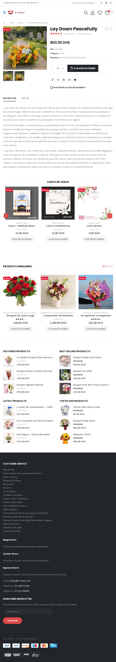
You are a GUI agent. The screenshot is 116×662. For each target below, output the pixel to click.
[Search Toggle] (86, 13)
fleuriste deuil (79, 57)
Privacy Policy (9, 491)
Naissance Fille (47, 313)
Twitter (58, 79)
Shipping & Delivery (12, 480)
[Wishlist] (99, 13)
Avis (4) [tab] (25, 98)
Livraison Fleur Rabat (12, 502)
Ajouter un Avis (85, 33)
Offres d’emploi (10, 509)
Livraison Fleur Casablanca (15, 498)
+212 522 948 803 (21, 591)
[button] (103, 266)
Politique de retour (11, 523)
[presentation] (7, 48)
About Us (7, 487)
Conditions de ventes (13, 495)
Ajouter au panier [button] (21, 239)
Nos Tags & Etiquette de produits (18, 516)
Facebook (52, 79)
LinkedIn (63, 79)
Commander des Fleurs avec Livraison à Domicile (25, 513)
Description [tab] (9, 98)
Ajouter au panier (84, 68)
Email (75, 79)
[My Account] (92, 13)
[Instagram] (111, 3)
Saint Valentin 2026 (12, 531)
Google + (69, 79)
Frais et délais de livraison (83, 3)
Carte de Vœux (22, 223)
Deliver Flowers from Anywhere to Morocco (23, 473)
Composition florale (63, 313)
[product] (21, 203)
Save (10, 190)
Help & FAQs (8, 469)
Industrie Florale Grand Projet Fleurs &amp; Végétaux (27, 520)
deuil (62, 57)
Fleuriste (69, 57)
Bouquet (7, 313)
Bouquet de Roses (20, 313)
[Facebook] (101, 3)
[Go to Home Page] (4, 23)
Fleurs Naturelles (36, 313)
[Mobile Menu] (5, 12)
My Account (8, 484)
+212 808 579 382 (21, 585)
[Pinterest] (106, 3)
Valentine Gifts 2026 (12, 527)
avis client (69, 33)
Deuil (62, 53)
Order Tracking (10, 477)
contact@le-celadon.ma (19, 580)
